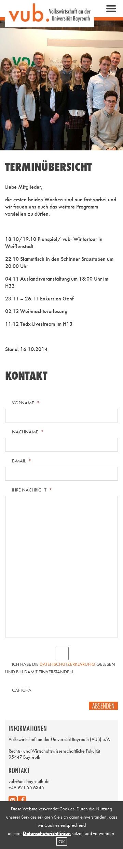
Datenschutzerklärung (67, 664)
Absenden (103, 706)
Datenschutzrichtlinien (47, 833)
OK (61, 841)
